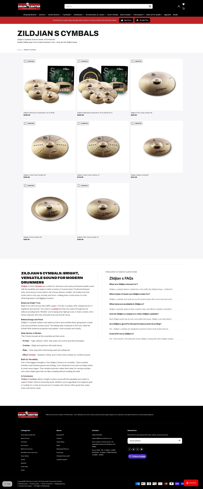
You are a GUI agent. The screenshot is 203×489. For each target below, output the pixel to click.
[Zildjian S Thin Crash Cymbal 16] (103, 209)
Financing (60, 452)
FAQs (58, 445)
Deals (175, 14)
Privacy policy (34, 484)
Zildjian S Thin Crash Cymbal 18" (141, 113)
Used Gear (24, 467)
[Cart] (183, 8)
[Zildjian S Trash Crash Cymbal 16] (103, 147)
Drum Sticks (125, 14)
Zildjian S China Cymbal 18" (32, 237)
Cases (23, 459)
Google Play (144, 20)
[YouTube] (142, 449)
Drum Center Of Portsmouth (38, 481)
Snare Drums (54, 14)
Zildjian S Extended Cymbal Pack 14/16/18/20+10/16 (94, 113)
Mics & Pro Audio (153, 14)
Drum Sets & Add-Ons (28, 435)
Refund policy (23, 484)
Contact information (25, 486)
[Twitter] (134, 449)
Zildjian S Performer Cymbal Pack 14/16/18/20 (38, 113)
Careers (59, 438)
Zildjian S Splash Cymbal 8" (140, 175)
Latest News (60, 442)
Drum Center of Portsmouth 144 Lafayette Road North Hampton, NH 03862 (103, 444)
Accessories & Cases (95, 14)
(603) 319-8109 (97, 435)
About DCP (60, 435)
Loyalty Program (62, 459)
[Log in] (179, 6)
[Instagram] (138, 449)
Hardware (78, 14)
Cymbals (67, 14)
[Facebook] (130, 449)
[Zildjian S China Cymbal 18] (49, 209)
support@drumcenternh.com (102, 438)
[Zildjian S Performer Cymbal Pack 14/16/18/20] (49, 84)
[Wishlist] (183, 4)
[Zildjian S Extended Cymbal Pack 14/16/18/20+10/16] (103, 84)
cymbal (55, 309)
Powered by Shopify (55, 481)
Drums (42, 14)
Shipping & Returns (63, 449)
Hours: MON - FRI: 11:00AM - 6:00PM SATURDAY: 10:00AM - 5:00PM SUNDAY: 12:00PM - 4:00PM (104, 452)
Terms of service (47, 484)
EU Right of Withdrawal (42, 486)
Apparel (167, 14)
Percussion (139, 14)
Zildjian (24, 286)
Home (19, 50)
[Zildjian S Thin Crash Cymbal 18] (157, 84)
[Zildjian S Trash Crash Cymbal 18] (49, 147)
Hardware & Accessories (29, 452)
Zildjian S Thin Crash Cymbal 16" (88, 237)
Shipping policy (60, 484)
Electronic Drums (27, 449)
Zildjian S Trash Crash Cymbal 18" (34, 175)
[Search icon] (150, 6)
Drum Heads (112, 14)
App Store (127, 20)
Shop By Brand (29, 14)
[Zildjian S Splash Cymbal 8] (157, 147)
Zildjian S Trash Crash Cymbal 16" (88, 175)
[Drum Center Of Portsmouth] (29, 6)
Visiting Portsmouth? (63, 456)
